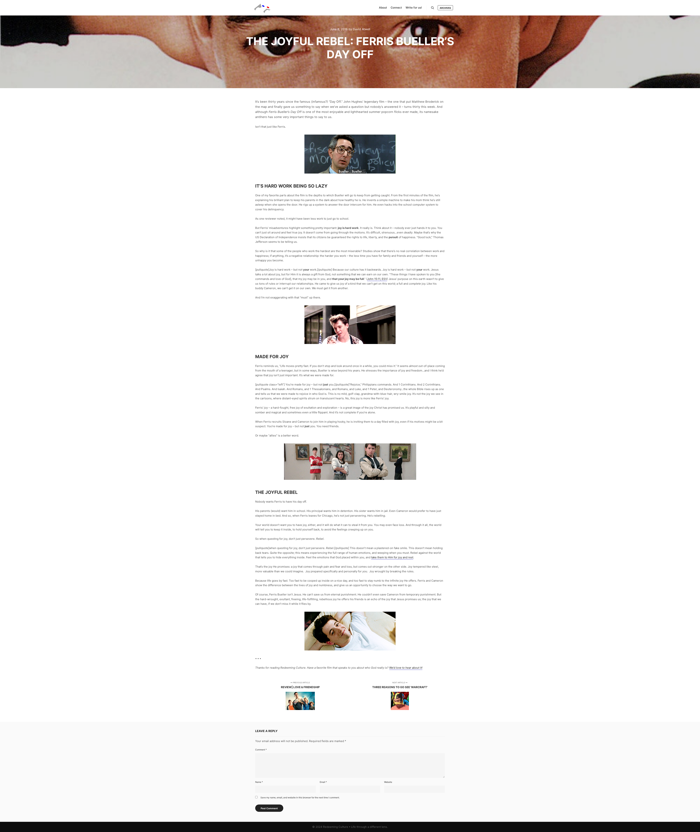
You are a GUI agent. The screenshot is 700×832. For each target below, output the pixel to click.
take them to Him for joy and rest (392, 557)
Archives (445, 8)
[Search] (432, 7)
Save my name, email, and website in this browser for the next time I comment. (300, 797)
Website (388, 782)
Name (259, 782)
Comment (261, 749)
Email (323, 782)
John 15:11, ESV (377, 279)
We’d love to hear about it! (405, 667)
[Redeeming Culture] (262, 7)
